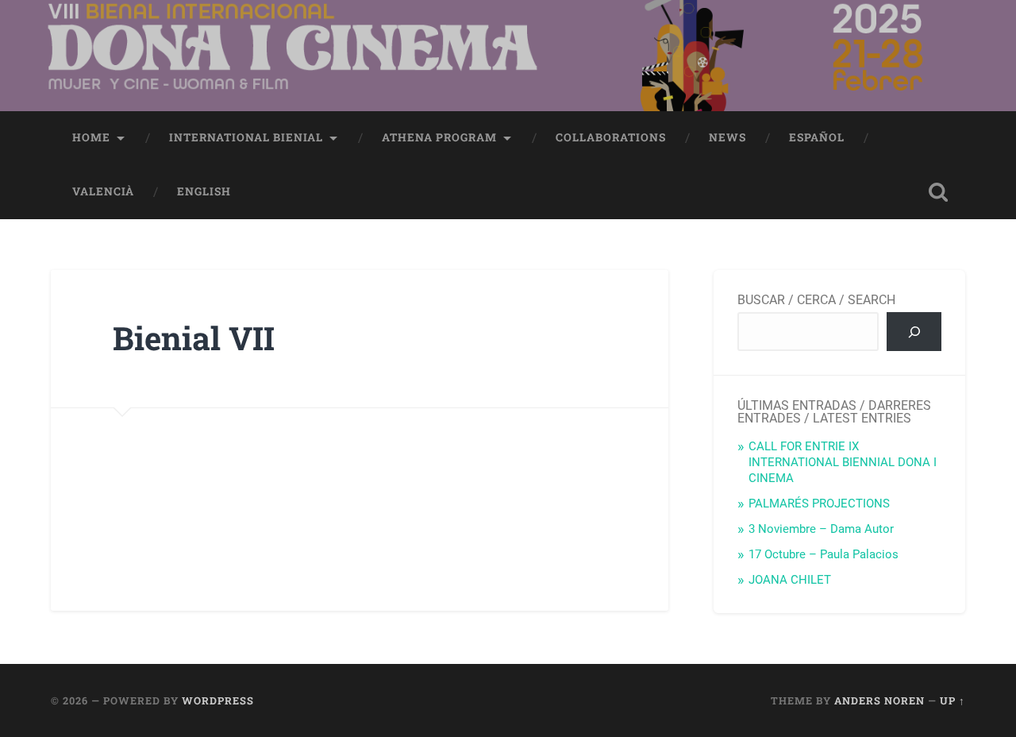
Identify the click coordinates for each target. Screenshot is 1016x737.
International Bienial (246, 137)
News (727, 137)
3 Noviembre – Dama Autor (821, 529)
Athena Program (439, 137)
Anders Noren (879, 700)
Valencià (103, 191)
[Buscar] (914, 331)
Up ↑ (952, 700)
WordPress (218, 700)
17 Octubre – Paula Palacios (824, 554)
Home (91, 137)
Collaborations (611, 137)
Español (817, 137)
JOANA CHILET (790, 580)
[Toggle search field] (938, 192)
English (204, 191)
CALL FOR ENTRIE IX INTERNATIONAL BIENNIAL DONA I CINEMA (843, 462)
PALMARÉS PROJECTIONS (819, 503)
